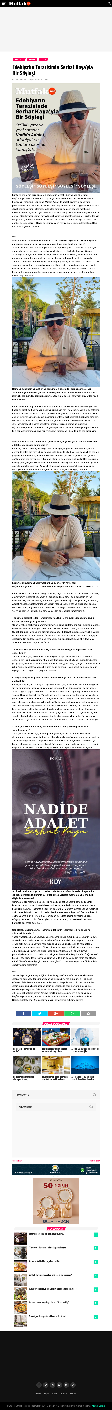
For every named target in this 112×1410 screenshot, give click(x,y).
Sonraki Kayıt (94, 1161)
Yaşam (43, 59)
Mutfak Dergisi (98, 1406)
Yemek (38, 1393)
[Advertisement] (56, 29)
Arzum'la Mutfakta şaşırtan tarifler (44, 1261)
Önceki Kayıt (17, 1161)
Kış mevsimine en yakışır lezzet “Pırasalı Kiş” (49, 1302)
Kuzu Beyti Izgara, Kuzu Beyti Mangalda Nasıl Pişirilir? (52, 1288)
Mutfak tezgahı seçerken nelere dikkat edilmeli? (50, 1275)
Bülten (32, 59)
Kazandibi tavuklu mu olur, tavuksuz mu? (46, 1233)
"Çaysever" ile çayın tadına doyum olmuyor (47, 1247)
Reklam (73, 1393)
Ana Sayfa (19, 59)
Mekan (54, 1393)
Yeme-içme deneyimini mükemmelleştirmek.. (48, 1316)
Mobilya (64, 1393)
